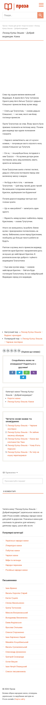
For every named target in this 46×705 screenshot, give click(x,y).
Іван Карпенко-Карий (15, 637)
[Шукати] (40, 15)
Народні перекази (14, 565)
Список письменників (16, 671)
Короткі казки (13, 398)
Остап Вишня (11, 662)
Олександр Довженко (16, 652)
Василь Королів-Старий (16, 593)
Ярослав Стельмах (14, 627)
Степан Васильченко (15, 603)
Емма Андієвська (13, 622)
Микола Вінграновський (17, 613)
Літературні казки (14, 545)
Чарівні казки (12, 555)
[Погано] (8, 350)
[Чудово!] (19, 350)
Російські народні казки (16, 570)
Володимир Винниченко (16, 618)
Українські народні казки (17, 541)
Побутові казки (13, 550)
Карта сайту (20, 699)
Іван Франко (11, 588)
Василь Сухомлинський (16, 647)
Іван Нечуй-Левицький (16, 666)
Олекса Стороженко (15, 632)
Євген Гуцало (12, 598)
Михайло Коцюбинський (17, 642)
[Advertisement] (23, 67)
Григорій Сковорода (15, 657)
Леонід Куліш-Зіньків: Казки (20, 402)
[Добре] (15, 350)
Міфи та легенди (13, 560)
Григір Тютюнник (13, 608)
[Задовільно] (11, 350)
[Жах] (4, 350)
